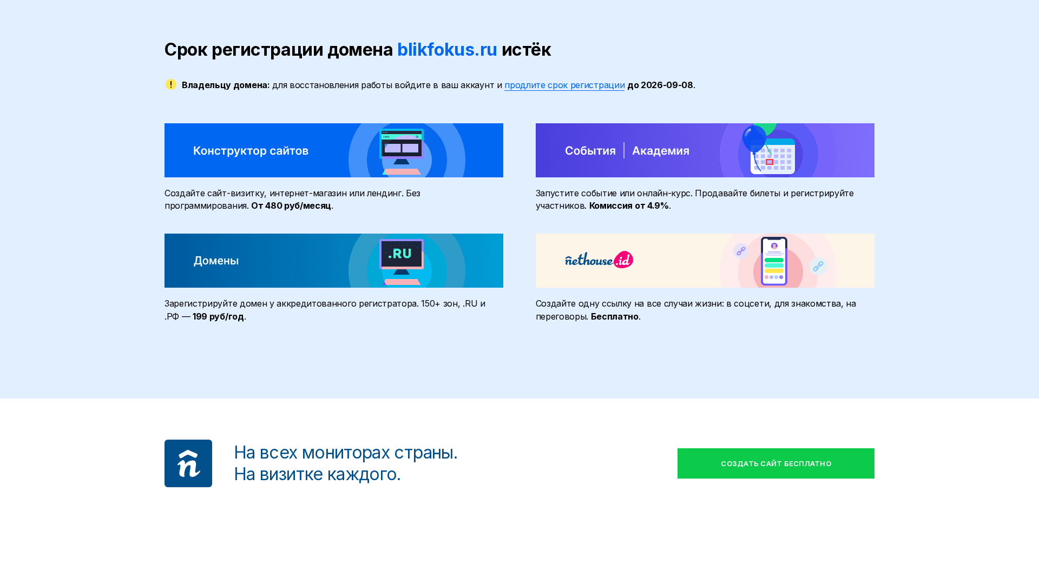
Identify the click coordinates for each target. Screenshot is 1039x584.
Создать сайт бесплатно (776, 463)
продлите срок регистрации (564, 84)
